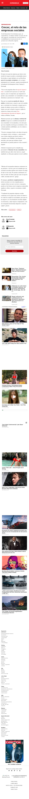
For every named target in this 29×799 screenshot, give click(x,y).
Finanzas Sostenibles (6, 701)
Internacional (4, 636)
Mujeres (3, 641)
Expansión (3, 631)
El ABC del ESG (5, 704)
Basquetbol (4, 721)
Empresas (13, 7)
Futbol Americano (5, 719)
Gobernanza (4, 699)
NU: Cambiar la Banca (14, 764)
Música (3, 682)
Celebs (3, 672)
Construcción (4, 687)
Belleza (3, 663)
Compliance (14, 783)
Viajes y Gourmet (5, 664)
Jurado (3, 736)
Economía (23, 7)
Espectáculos (4, 658)
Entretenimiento (5, 678)
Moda (2, 661)
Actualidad (3, 709)
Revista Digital (4, 724)
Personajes (4, 732)
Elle (2, 668)
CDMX (2, 650)
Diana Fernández (10, 219)
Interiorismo (4, 692)
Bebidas (3, 730)
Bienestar (3, 733)
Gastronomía (4, 728)
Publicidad (14, 781)
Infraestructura (4, 690)
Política (17, 7)
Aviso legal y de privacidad (14, 785)
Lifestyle (3, 723)
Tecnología (4, 637)
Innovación (4, 703)
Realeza (3, 659)
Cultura (3, 665)
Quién (2, 656)
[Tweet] (22, 44)
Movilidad (3, 700)
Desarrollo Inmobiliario (6, 688)
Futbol (2, 717)
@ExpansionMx (11, 221)
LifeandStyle (4, 642)
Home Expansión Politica (7, 633)
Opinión (3, 652)
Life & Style (4, 676)
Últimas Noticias (6, 7)
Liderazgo (3, 710)
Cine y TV (3, 681)
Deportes (3, 679)
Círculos (3, 660)
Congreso (3, 649)
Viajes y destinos (5, 731)
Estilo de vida (4, 673)
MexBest (3, 727)
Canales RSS (14, 787)
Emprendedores (6, 24)
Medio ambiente (5, 696)
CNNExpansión (10, 226)
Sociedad (3, 654)
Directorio (14, 789)
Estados (3, 651)
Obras (2, 638)
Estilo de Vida (4, 735)
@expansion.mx (14, 770)
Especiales (4, 713)
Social (2, 697)
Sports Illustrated (5, 716)
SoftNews (19, 209)
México (3, 647)
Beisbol (3, 718)
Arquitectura (4, 691)
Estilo (2, 677)
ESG (2, 640)
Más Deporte (4, 722)
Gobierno (3, 646)
